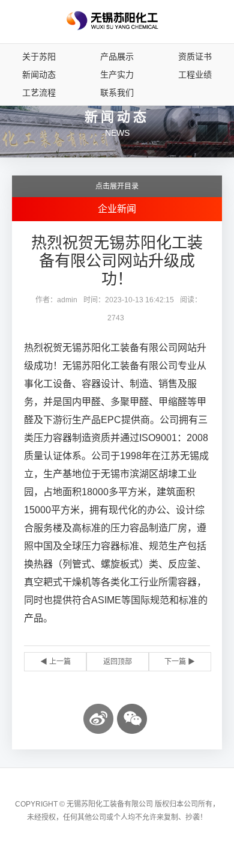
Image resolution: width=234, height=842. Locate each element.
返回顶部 (117, 661)
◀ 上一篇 (55, 661)
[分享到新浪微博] (98, 719)
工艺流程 (39, 92)
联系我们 (117, 92)
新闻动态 (39, 74)
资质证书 (195, 56)
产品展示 (117, 56)
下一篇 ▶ (179, 661)
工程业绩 (195, 74)
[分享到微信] (132, 719)
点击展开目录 (117, 186)
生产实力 (117, 74)
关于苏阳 (39, 56)
